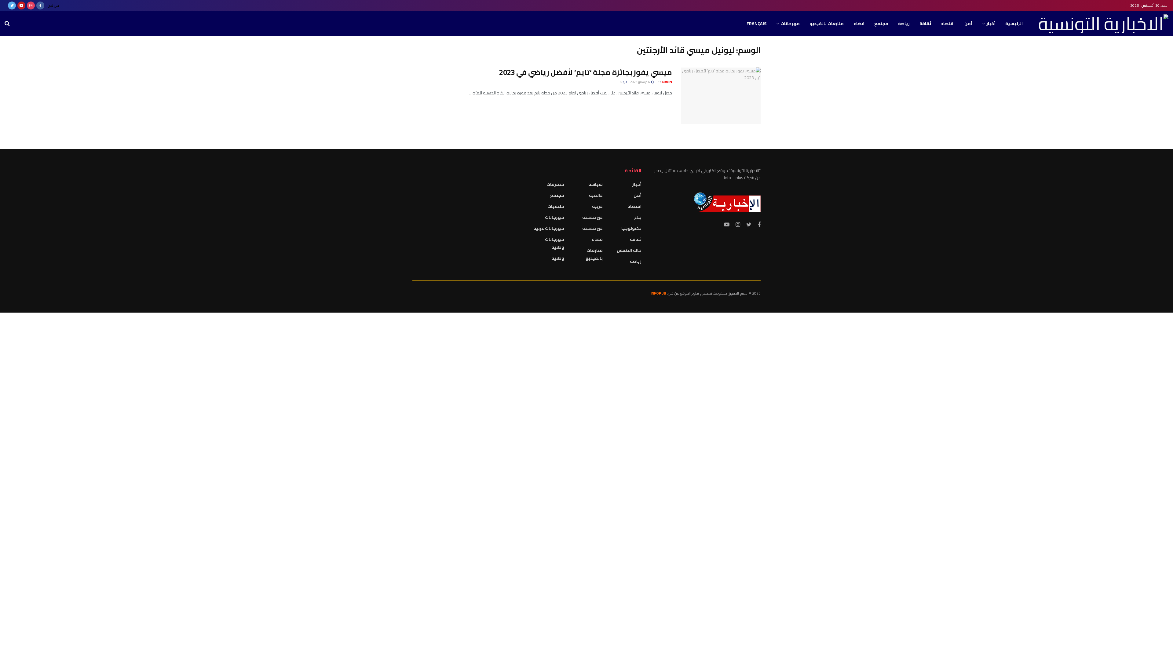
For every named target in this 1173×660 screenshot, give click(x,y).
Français (756, 24)
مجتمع (881, 24)
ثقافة (925, 24)
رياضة (904, 24)
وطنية (557, 258)
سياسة (595, 184)
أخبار (991, 24)
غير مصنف (592, 217)
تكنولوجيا (631, 228)
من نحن (53, 5)
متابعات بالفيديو (826, 24)
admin (667, 82)
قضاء (858, 24)
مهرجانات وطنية (554, 243)
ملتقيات (555, 206)
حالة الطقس (629, 250)
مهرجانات (790, 24)
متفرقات (555, 184)
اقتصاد (948, 24)
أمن (968, 24)
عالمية (596, 195)
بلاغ (637, 217)
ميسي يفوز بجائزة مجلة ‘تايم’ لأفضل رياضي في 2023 (585, 72)
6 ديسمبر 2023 (640, 82)
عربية (597, 206)
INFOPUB (658, 293)
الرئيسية (1014, 24)
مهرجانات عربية (548, 228)
